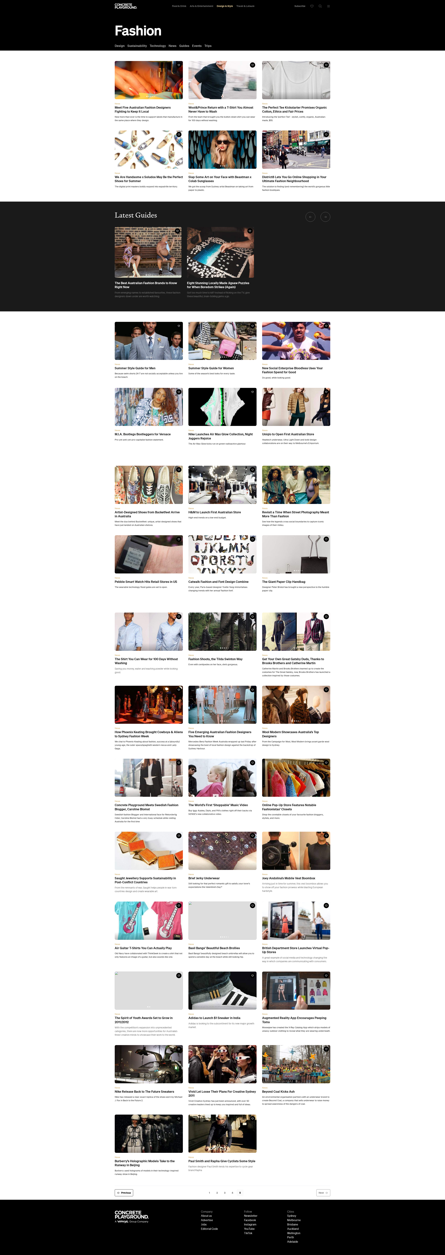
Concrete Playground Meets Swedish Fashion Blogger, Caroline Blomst (146, 807)
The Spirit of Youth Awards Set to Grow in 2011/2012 (144, 1020)
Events (197, 46)
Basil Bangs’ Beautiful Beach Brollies (214, 948)
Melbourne (294, 1220)
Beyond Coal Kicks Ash (278, 1091)
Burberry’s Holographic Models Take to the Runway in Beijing (145, 1163)
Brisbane (292, 1224)
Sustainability (137, 46)
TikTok (248, 1233)
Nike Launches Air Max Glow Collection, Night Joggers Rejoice (220, 436)
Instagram (250, 1224)
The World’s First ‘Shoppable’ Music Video (218, 805)
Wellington (293, 1233)
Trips (208, 46)
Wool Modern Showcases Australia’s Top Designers (290, 734)
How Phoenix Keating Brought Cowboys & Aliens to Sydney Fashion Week (149, 734)
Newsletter (250, 1216)
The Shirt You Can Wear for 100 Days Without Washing (146, 661)
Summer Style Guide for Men (135, 368)
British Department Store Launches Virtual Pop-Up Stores (295, 950)
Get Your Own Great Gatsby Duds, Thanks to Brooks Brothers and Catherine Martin (293, 661)
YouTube (249, 1229)
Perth (290, 1237)
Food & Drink (179, 6)
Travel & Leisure (245, 6)
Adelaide (292, 1242)
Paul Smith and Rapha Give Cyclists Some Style (221, 1161)
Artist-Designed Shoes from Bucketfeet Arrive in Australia (147, 514)
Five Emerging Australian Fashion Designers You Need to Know (219, 734)
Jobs (204, 1224)
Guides (184, 46)
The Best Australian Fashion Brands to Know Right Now (146, 285)
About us (206, 1216)
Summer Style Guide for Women (211, 368)
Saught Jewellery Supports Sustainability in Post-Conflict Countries (145, 880)
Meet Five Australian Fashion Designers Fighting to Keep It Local (143, 109)
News (172, 46)
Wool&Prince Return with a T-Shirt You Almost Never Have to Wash (220, 109)
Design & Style (225, 6)
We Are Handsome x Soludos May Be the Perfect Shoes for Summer (149, 179)
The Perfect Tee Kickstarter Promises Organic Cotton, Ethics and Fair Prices (294, 109)
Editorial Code (209, 1229)
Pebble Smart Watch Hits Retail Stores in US (146, 582)
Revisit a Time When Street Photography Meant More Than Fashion (295, 514)
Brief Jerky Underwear (204, 878)
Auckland (293, 1229)
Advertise (207, 1220)
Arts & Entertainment (201, 6)
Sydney (291, 1216)
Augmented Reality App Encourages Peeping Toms (294, 1020)
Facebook (250, 1220)
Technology (158, 46)
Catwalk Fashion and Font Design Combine (218, 582)
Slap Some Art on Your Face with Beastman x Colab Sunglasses (219, 179)
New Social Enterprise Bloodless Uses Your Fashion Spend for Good (292, 370)
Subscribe (299, 6)
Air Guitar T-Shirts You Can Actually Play (143, 948)
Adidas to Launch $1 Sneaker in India (214, 1018)
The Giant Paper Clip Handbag (283, 582)
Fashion (138, 30)
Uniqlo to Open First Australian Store (288, 434)
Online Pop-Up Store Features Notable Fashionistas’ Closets (289, 807)
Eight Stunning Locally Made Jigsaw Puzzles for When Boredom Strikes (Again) (218, 285)
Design (120, 46)
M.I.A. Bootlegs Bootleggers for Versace (143, 434)
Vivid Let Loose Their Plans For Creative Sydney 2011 (222, 1093)
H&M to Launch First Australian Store (214, 512)
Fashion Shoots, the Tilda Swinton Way (215, 659)
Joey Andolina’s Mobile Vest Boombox (288, 878)
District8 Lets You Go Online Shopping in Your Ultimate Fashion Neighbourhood (294, 179)
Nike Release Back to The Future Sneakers (144, 1091)
